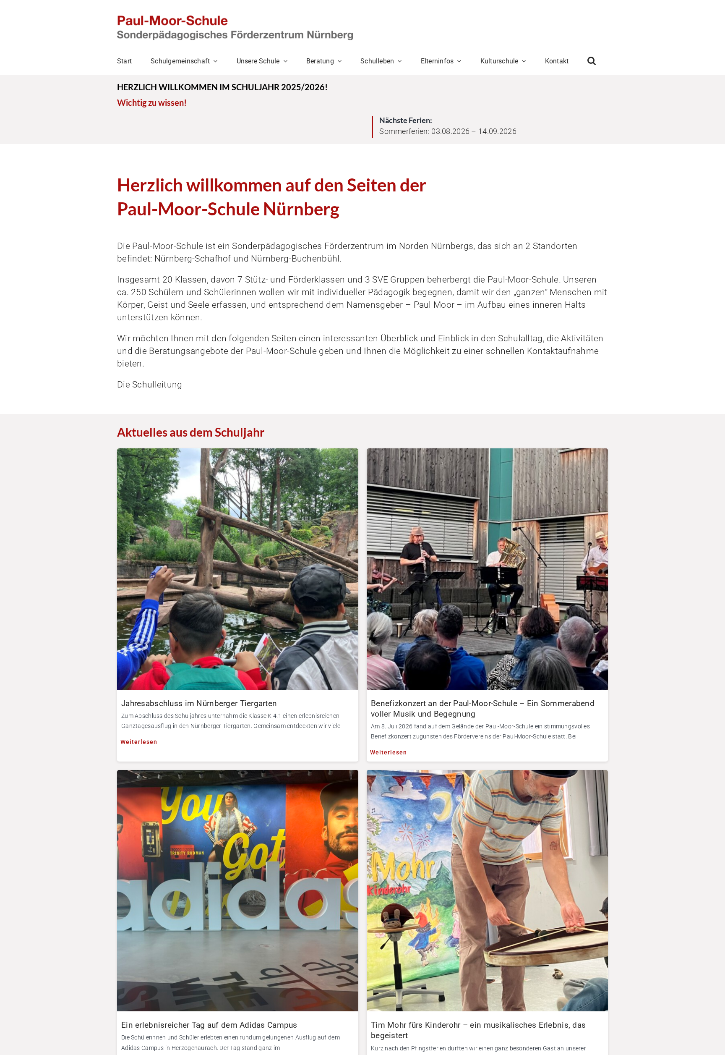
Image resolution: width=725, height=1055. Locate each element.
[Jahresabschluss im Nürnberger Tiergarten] (237, 455)
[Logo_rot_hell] (235, 19)
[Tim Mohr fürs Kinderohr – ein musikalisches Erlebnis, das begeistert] (487, 776)
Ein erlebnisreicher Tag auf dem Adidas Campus (209, 1025)
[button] (591, 60)
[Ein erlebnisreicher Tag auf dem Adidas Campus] (237, 776)
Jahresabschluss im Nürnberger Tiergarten (199, 703)
